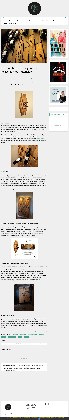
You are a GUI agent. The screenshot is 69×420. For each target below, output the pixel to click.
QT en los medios (28, 408)
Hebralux (3, 138)
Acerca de (11, 20)
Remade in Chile (40, 138)
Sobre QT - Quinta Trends (34, 405)
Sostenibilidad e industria (33, 20)
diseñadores (15, 65)
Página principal (28, 405)
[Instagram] (45, 404)
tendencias (8, 65)
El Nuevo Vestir (45, 20)
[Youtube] (48, 404)
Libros (54, 20)
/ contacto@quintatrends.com (9, 23)
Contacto (34, 407)
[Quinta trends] (34, 15)
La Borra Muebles (30, 79)
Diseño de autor (20, 20)
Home (5, 20)
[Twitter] (52, 404)
